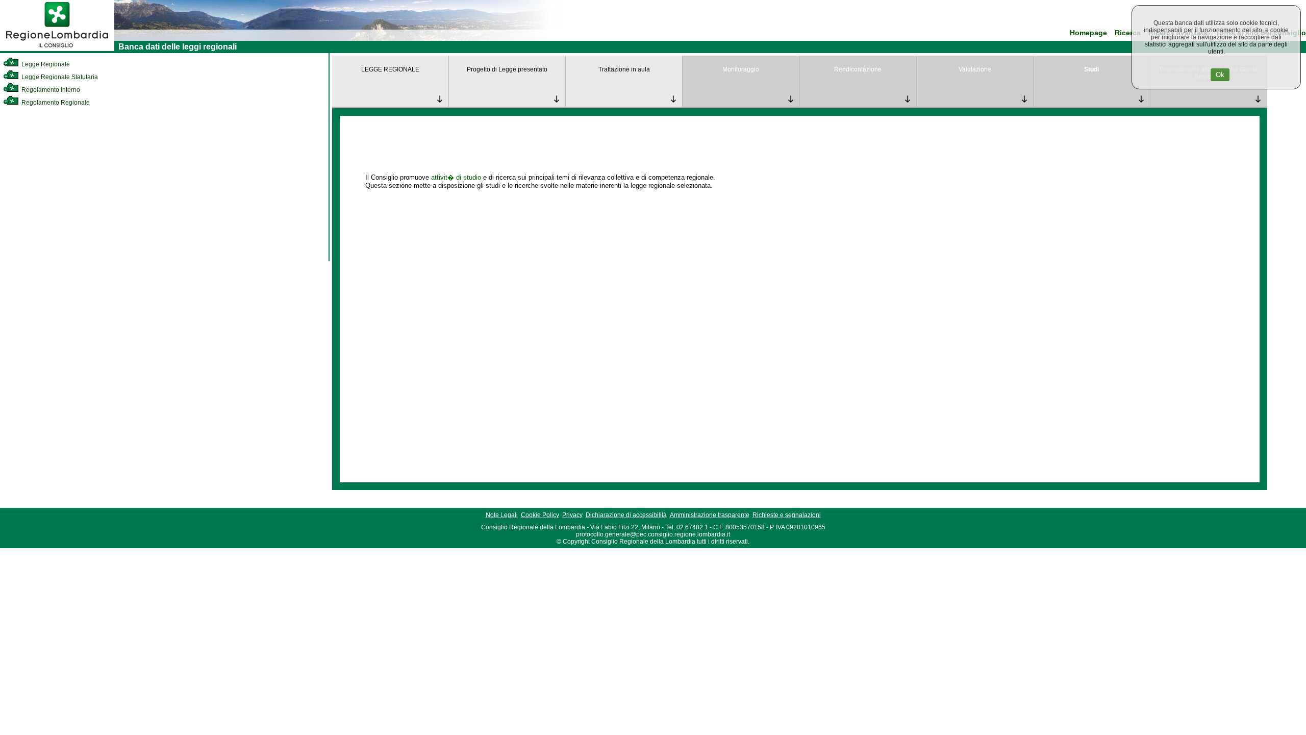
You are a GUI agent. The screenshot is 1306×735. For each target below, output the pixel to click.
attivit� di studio (456, 177)
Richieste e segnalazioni (786, 515)
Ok (1220, 75)
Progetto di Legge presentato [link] (507, 69)
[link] (57, 49)
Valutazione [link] (975, 69)
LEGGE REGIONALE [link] (390, 69)
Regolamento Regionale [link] (55, 102)
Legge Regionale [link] (45, 64)
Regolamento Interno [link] (50, 89)
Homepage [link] (1088, 33)
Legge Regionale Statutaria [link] (59, 77)
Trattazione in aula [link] (624, 69)
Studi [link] (1091, 69)
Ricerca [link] (1128, 33)
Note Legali (502, 515)
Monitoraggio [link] (740, 69)
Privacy (572, 515)
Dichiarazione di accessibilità (626, 515)
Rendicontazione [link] (858, 69)
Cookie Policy (540, 515)
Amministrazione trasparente (709, 515)
